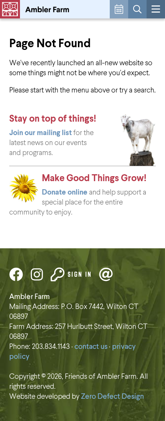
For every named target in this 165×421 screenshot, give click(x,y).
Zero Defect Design (112, 396)
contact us (90, 346)
